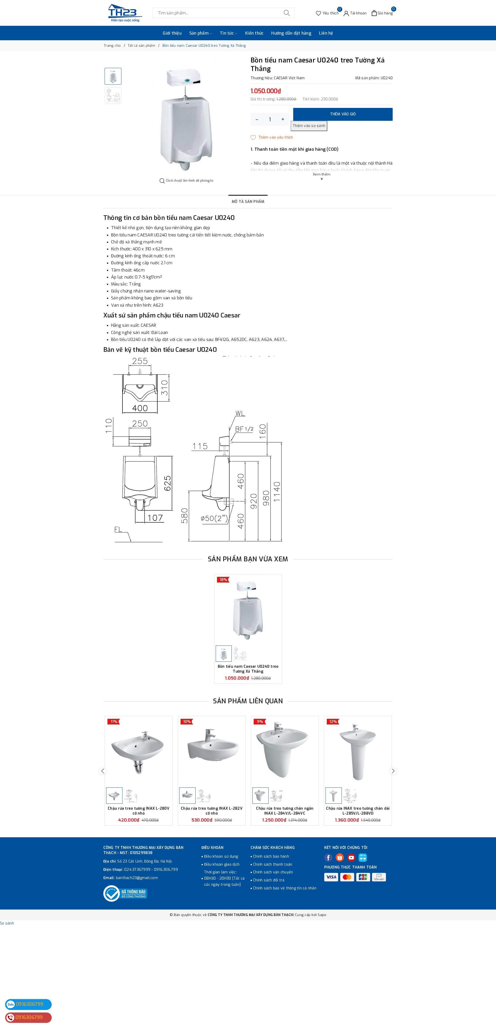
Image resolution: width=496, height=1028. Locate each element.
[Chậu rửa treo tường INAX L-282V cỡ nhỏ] (211, 751)
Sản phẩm (199, 33)
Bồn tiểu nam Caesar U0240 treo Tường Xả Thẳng (248, 668)
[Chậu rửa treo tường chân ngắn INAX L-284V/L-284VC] (285, 751)
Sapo (322, 915)
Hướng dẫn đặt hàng (291, 33)
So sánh (7, 923)
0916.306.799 (166, 869)
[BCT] (125, 893)
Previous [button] (102, 771)
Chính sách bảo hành (271, 856)
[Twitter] (340, 857)
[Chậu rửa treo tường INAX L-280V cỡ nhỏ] (138, 751)
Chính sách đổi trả (269, 880)
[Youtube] (351, 858)
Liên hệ (326, 33)
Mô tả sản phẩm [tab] (248, 201)
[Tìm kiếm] (287, 13)
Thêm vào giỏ (343, 114)
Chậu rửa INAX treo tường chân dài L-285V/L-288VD (358, 810)
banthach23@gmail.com (137, 877)
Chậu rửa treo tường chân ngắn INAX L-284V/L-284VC (284, 810)
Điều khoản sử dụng (221, 856)
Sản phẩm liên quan (248, 701)
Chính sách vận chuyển (273, 872)
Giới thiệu (172, 33)
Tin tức (227, 33)
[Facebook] (328, 858)
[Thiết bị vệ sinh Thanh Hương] (125, 13)
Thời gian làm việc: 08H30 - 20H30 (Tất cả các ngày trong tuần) (224, 878)
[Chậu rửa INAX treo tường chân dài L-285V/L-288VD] (358, 751)
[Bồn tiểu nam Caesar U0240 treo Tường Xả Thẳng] (248, 609)
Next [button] (393, 771)
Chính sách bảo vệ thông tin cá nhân (284, 888)
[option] (186, 117)
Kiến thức (254, 33)
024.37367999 (137, 869)
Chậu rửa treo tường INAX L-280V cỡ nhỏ (138, 810)
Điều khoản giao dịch (221, 864)
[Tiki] (363, 858)
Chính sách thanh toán (272, 864)
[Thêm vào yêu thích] (272, 137)
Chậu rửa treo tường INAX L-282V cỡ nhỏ (212, 810)
